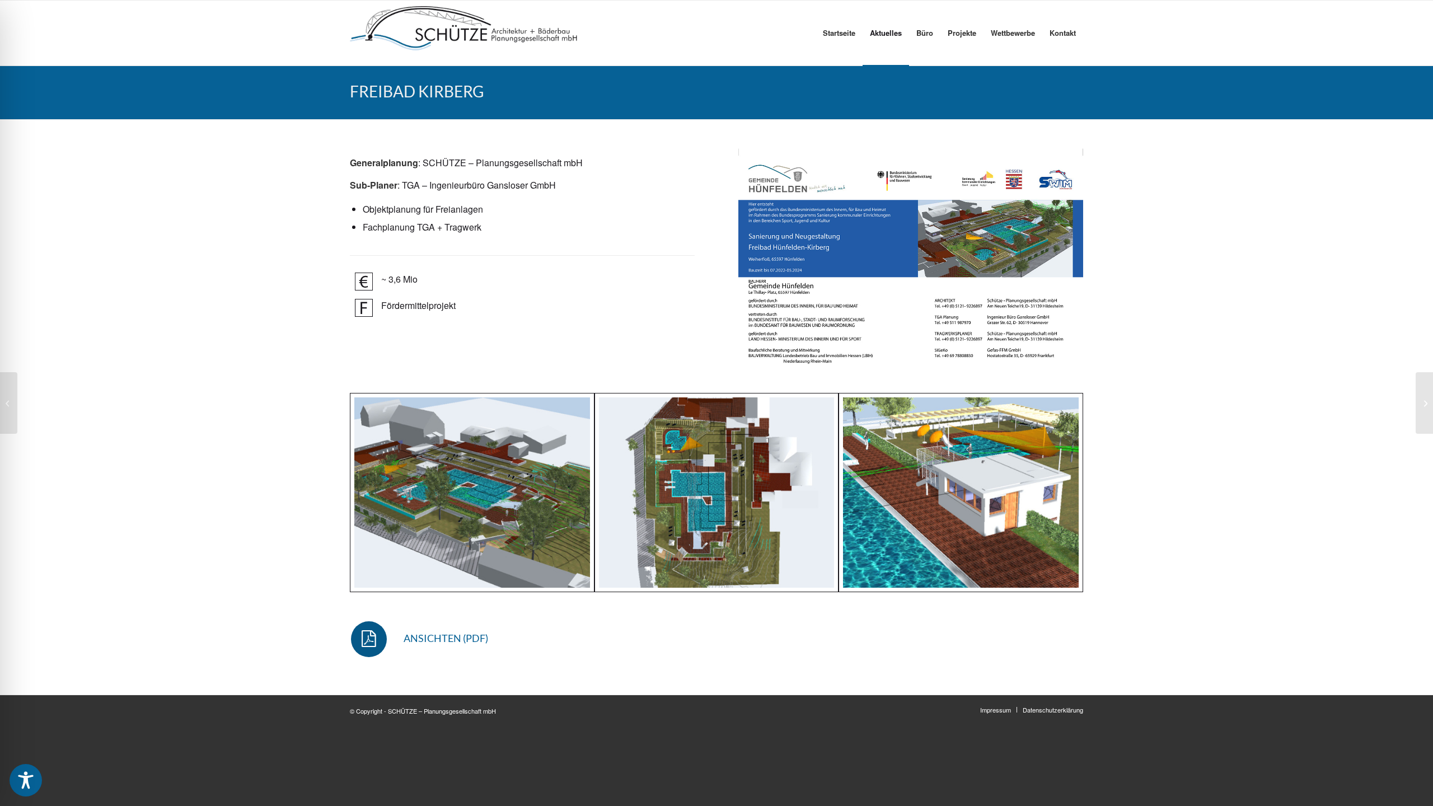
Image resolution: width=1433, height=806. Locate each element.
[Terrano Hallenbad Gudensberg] (8, 403)
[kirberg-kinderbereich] (961, 492)
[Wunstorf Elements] (1424, 403)
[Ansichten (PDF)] (369, 639)
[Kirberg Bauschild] (910, 256)
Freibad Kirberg (417, 91)
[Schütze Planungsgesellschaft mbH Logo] (464, 33)
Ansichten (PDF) (446, 638)
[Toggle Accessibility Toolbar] (25, 780)
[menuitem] (839, 33)
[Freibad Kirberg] (472, 492)
